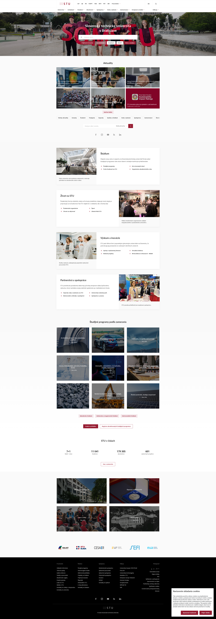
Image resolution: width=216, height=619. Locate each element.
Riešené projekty (108, 253)
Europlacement (124, 582)
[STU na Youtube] (108, 134)
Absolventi (89, 10)
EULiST (120, 43)
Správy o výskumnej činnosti (112, 250)
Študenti (80, 10)
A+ (154, 569)
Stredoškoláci (100, 43)
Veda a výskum (111, 10)
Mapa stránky (155, 574)
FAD (95, 3)
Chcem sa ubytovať (69, 211)
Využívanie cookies (154, 586)
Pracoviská (115, 3)
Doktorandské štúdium (129, 416)
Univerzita (61, 10)
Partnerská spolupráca (105, 575)
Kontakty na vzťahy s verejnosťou (66, 587)
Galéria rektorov (61, 573)
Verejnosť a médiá (137, 10)
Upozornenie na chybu (153, 581)
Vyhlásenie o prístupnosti (152, 579)
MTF (100, 3)
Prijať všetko (206, 612)
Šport (93, 208)
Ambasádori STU (82, 582)
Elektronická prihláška (84, 573)
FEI (86, 3)
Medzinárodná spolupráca (106, 568)
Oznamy (74, 118)
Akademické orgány (62, 578)
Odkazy (155, 10)
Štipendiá (80, 580)
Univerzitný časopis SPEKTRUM (128, 568)
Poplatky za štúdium (83, 575)
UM (108, 3)
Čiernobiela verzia (154, 571)
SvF (78, 3)
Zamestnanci (124, 10)
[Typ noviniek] (121, 126)
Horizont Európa (124, 580)
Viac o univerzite (108, 464)
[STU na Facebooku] (95, 134)
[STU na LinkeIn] (120, 134)
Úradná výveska (61, 580)
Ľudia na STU (60, 582)
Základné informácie (62, 568)
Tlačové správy (61, 570)
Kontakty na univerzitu (63, 590)
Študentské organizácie (70, 208)
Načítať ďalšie (108, 112)
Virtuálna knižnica (137, 250)
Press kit (122, 570)
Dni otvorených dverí (138, 166)
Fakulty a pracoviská (62, 575)
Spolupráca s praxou (98, 296)
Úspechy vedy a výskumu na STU (73, 293)
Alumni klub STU (96, 211)
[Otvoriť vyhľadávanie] (156, 3)
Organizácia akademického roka (142, 169)
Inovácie (101, 578)
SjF (82, 3)
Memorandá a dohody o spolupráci (73, 296)
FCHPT (90, 3)
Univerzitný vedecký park (99, 293)
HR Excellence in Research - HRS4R (142, 253)
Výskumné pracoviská (105, 570)
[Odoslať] (130, 126)
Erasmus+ (111, 43)
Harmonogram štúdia (84, 570)
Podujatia (92, 118)
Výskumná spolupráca (105, 573)
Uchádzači (71, 10)
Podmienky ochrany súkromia (151, 584)
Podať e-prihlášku (90, 426)
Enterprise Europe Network (127, 578)
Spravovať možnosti (189, 612)
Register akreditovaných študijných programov (116, 426)
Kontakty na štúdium (83, 587)
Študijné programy (109, 166)
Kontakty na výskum (104, 582)
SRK (121, 587)
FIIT (104, 3)
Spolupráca (100, 10)
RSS (158, 576)
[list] (108, 118)
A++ (157, 568)
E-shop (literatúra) (83, 585)
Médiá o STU (60, 585)
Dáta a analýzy (129, 43)
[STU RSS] (114, 134)
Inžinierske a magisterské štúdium (107, 416)
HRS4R (101, 580)
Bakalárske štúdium (86, 416)
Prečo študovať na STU (110, 169)
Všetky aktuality (63, 118)
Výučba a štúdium (112, 118)
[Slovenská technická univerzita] (65, 4)
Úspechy (101, 118)
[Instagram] (101, 134)
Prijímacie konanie (87, 43)
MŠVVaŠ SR (123, 585)
